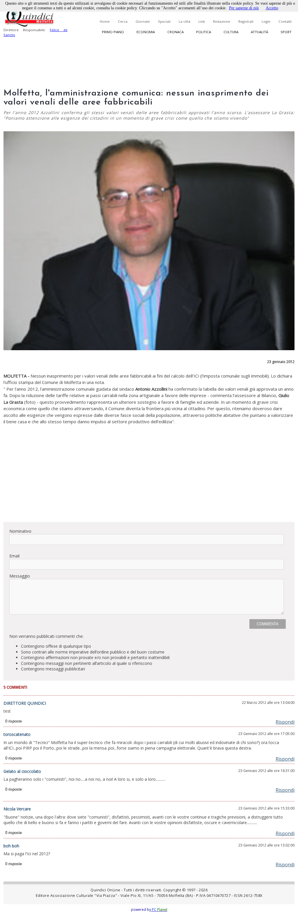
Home (105, 21)
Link (201, 21)
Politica (203, 32)
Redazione (221, 21)
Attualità (259, 32)
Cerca (122, 21)
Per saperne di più (244, 8)
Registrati (245, 21)
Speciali (164, 21)
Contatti (285, 21)
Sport (286, 32)
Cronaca (175, 32)
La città (184, 21)
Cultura (231, 32)
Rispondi (285, 722)
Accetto (272, 8)
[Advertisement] (149, 476)
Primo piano (113, 32)
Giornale (143, 21)
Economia (145, 32)
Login (266, 21)
